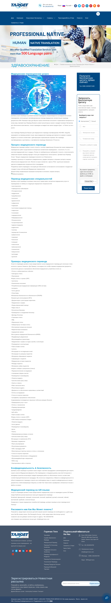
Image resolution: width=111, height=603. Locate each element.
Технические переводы (50, 561)
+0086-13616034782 (94, 556)
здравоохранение (75, 66)
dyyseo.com (84, 599)
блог (64, 551)
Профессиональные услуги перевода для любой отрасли (77, 64)
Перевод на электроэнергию (52, 559)
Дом (12, 18)
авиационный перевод (50, 542)
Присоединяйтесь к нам (66, 18)
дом (64, 537)
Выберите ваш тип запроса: (86, 116)
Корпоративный (85, 121)
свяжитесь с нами (17, 23)
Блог (86, 18)
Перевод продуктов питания (52, 564)
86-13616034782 (48, 6)
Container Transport (37, 591)
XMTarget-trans (90, 560)
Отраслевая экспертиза (34, 18)
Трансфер (47, 535)
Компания (20, 18)
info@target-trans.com (87, 552)
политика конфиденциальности (24, 601)
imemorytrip (28, 591)
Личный (93, 121)
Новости (79, 18)
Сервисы (50, 18)
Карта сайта (67, 548)
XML (12, 601)
